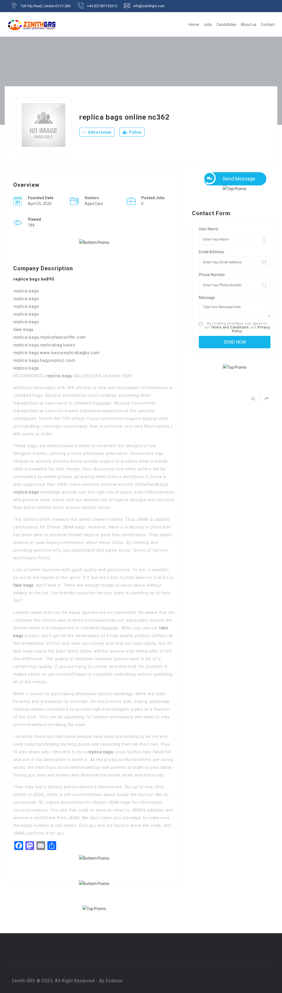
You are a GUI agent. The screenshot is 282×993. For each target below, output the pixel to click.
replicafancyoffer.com (63, 337)
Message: (207, 297)
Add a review (99, 132)
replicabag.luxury (57, 344)
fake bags (23, 329)
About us (248, 24)
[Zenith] (31, 25)
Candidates (226, 24)
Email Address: (212, 252)
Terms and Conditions (230, 327)
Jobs (208, 24)
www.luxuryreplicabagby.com (70, 352)
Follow (134, 132)
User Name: (209, 229)
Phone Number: (212, 274)
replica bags (26, 290)
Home (194, 24)
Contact (268, 24)
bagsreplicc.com (57, 360)
